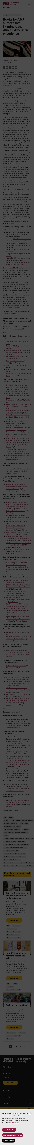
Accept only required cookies (12, 1135)
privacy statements (13, 1123)
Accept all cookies (9, 1129)
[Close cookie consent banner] (30, 1113)
